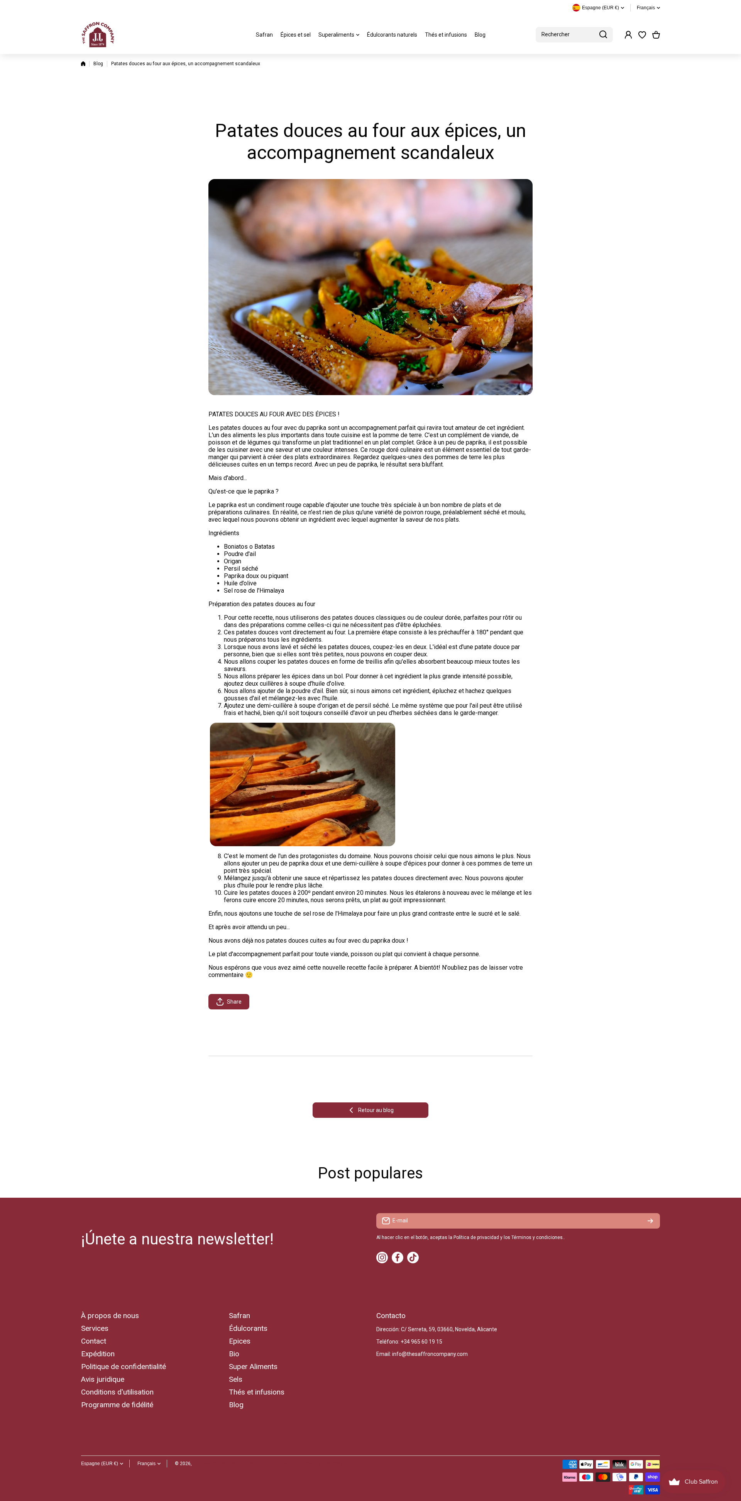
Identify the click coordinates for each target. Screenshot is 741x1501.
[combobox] (574, 34)
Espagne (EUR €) (99, 1463)
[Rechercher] (603, 34)
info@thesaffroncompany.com (430, 1354)
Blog (98, 63)
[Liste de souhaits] (642, 35)
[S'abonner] (650, 1221)
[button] (656, 35)
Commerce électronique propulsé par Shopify (294, 1463)
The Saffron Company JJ (219, 1463)
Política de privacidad (476, 1237)
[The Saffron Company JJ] (98, 34)
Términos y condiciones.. (538, 1237)
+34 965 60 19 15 (421, 1342)
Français (646, 7)
